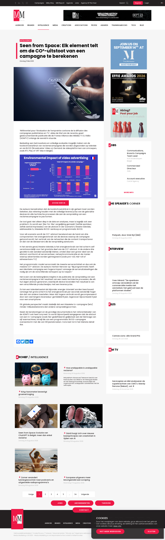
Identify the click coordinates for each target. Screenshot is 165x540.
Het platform (68, 378)
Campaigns (39, 3)
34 (75, 494)
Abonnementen (82, 503)
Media (55, 25)
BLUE (142, 25)
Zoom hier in (58, 203)
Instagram (27, 3)
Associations (81, 25)
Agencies (19, 25)
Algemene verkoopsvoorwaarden (87, 533)
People (94, 25)
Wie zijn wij (70, 533)
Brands (30, 25)
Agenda (69, 3)
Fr (162, 3)
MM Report (60, 3)
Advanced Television (80, 378)
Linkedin (19, 3)
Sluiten (151, 531)
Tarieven (106, 503)
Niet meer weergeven (110, 531)
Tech (133, 25)
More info (129, 192)
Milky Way (50, 3)
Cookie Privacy (38, 533)
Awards (104, 25)
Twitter (23, 3)
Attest (78, 380)
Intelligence (43, 25)
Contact (84, 510)
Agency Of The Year (89, 3)
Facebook (15, 3)
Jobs (77, 3)
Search (122, 3)
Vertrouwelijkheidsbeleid (22, 533)
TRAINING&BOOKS (119, 25)
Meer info (117, 526)
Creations (66, 25)
